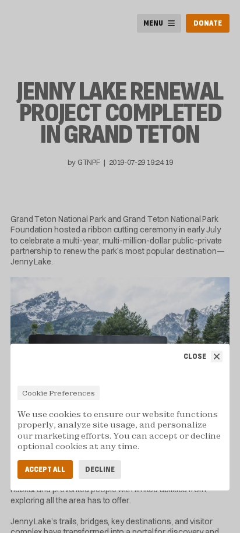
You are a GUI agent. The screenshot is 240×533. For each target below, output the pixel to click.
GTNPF (88, 162)
